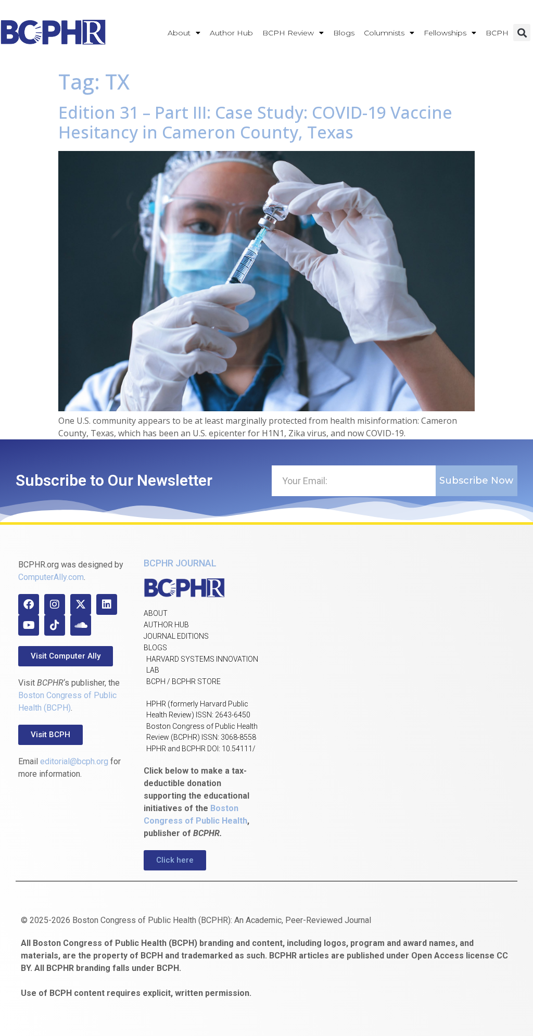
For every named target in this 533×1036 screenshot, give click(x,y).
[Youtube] (28, 625)
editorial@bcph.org (74, 761)
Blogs (343, 32)
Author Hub (231, 32)
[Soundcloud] (80, 625)
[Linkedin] (106, 604)
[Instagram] (54, 604)
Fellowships (445, 32)
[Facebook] (28, 604)
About (179, 32)
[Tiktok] (54, 625)
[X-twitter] (80, 604)
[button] (521, 32)
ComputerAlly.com (51, 577)
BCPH (497, 32)
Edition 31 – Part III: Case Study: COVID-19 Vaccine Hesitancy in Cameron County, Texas (255, 122)
